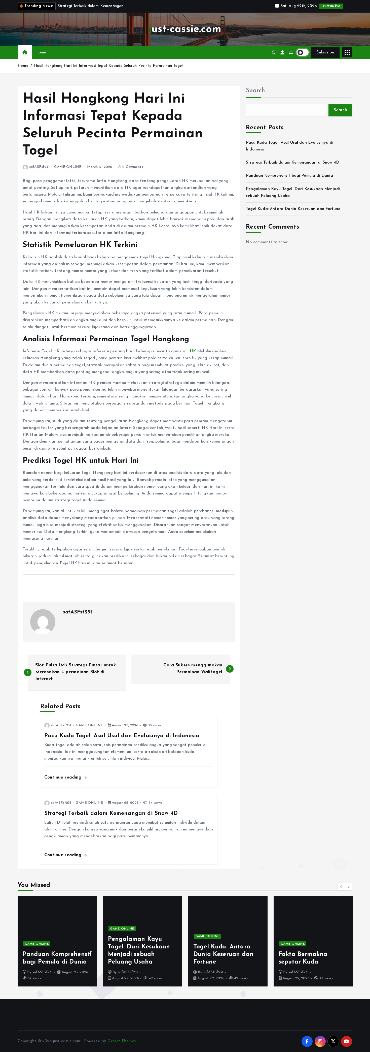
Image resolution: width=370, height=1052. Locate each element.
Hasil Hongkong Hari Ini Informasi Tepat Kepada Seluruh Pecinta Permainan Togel (108, 66)
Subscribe (325, 52)
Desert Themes (121, 1041)
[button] (341, 886)
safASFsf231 (39, 167)
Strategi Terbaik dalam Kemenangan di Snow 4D (292, 163)
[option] (57, 941)
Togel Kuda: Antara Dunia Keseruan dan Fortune (293, 209)
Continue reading (63, 777)
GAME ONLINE (67, 167)
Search (255, 91)
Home (40, 52)
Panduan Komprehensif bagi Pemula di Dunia (289, 176)
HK (193, 351)
